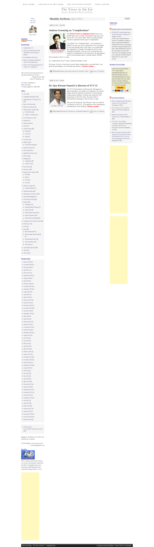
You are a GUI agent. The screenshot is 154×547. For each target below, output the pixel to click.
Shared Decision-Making (31, 218)
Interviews (75, 71)
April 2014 (26, 319)
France (26, 134)
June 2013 (26, 341)
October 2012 (27, 362)
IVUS (26, 180)
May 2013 (26, 343)
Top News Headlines (118, 97)
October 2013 (27, 330)
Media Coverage (27, 186)
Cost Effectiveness (28, 118)
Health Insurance (27, 148)
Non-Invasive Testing (29, 199)
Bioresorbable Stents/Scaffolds (33, 234)
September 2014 (27, 313)
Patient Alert (28, 210)
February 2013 (27, 351)
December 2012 (27, 357)
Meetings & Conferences (67, 111)
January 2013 (27, 354)
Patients (81, 71)
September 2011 (27, 398)
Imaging (25, 158)
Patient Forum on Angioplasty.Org (82, 34)
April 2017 (26, 270)
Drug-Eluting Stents (30, 239)
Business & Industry (28, 107)
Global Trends (27, 129)
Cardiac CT (28, 163)
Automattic (128, 545)
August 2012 (26, 368)
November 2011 (27, 392)
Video (86, 71)
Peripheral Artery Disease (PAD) (32, 221)
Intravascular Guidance (29, 172)
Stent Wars (28, 244)
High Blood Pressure (29, 153)
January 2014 (27, 324)
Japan (26, 136)
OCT (26, 183)
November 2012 (27, 360)
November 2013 (27, 327)
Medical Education (28, 191)
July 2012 (26, 370)
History (62, 71)
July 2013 (26, 338)
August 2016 (26, 278)
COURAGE (28, 112)
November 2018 (27, 264)
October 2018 (27, 267)
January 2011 (27, 411)
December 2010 (27, 414)
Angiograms (28, 161)
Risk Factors (26, 224)
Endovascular (27, 123)
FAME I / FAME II (30, 115)
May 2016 (26, 281)
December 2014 (27, 305)
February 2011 (27, 408)
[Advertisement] (30, 506)
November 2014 (27, 308)
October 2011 (27, 395)
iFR (26, 177)
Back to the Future (28, 104)
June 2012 (26, 373)
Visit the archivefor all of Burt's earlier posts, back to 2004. (33, 429)
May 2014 (26, 316)
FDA (24, 126)
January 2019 (27, 262)
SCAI (25, 226)
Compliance (28, 204)
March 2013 (26, 349)
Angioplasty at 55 (28, 48)
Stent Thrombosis (29, 242)
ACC (24, 94)
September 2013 (27, 332)
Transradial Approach (82, 111)
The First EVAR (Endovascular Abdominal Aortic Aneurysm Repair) (31, 52)
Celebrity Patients (29, 188)
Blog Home (29, 4)
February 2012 (27, 384)
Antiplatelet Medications (29, 97)
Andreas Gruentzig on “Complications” (69, 30)
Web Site (25, 253)
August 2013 (26, 335)
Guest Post (26, 139)
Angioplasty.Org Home (51, 4)
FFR (26, 174)
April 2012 (26, 379)
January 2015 (27, 302)
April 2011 (26, 403)
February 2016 (27, 283)
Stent (24, 229)
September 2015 (27, 289)
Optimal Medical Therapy (31, 207)
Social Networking (30, 144)
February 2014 (27, 322)
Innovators (68, 71)
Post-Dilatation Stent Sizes (30, 57)
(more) (40, 469)
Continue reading (88, 66)
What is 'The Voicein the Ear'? (33, 20)
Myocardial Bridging (29, 196)
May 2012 (26, 376)
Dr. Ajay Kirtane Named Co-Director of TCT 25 (73, 85)
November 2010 (27, 417)
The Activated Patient (79, 4)
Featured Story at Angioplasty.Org (122, 29)
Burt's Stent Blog (26, 545)
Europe (27, 131)
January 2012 (27, 387)
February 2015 (27, 300)
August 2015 (26, 292)
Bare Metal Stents (29, 231)
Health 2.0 (26, 142)
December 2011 (27, 389)
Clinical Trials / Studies (29, 109)
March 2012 (26, 381)
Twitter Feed (113, 24)
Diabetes (25, 120)
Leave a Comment (98, 71)
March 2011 (26, 406)
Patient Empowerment (31, 212)
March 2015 (26, 297)
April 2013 (26, 346)
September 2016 (27, 275)
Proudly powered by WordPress (105, 545)
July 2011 (26, 400)
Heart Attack (26, 150)
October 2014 (27, 311)
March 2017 (26, 273)
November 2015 (27, 286)
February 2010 (27, 419)
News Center (102, 4)
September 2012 (27, 365)
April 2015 (26, 294)
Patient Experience (30, 215)
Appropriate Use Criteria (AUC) (32, 99)
